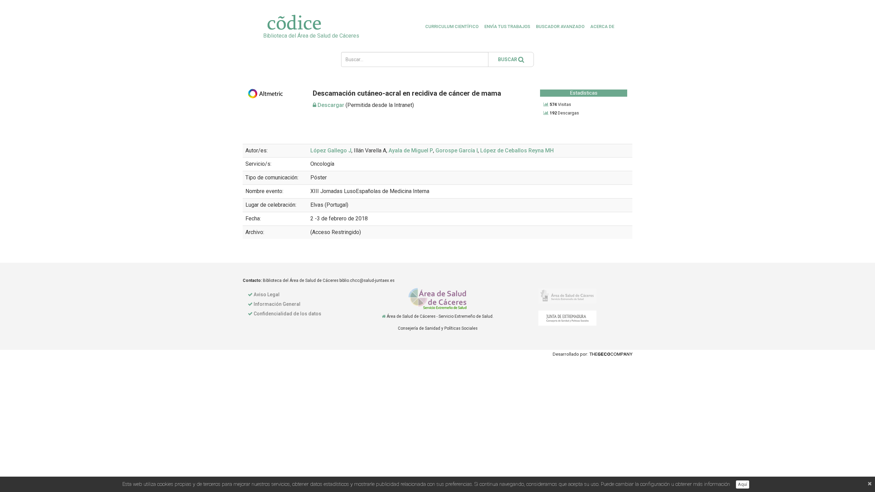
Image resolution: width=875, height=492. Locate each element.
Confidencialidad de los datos (287, 313)
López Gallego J (330, 150)
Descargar (330, 105)
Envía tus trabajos (507, 26)
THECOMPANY (610, 354)
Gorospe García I (456, 150)
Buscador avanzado (560, 26)
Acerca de (602, 26)
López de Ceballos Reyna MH (517, 150)
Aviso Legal (267, 294)
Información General (277, 304)
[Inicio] (384, 316)
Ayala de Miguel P (411, 150)
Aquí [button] (742, 484)
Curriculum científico (452, 26)
